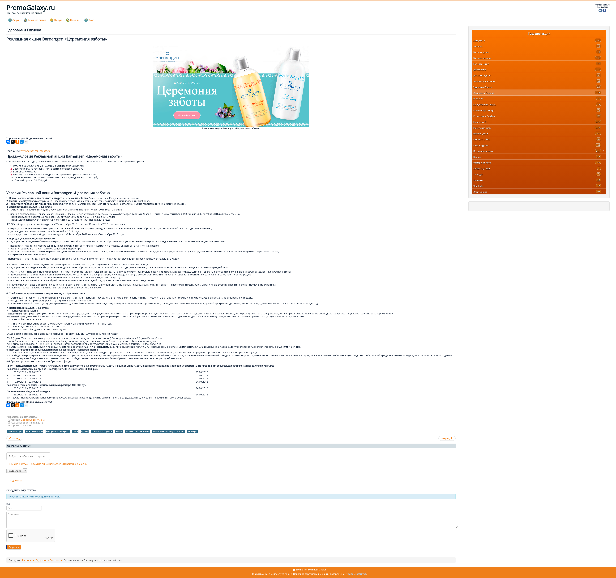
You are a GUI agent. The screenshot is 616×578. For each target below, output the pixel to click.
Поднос (119, 431)
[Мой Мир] (22, 142)
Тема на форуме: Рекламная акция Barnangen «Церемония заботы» (48, 463)
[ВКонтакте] (8, 142)
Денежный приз (15, 431)
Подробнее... (16, 480)
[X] (13, 142)
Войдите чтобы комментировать (28, 456)
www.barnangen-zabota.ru (35, 150)
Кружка (84, 431)
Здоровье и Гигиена (33, 419)
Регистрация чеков (34, 431)
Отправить (14, 547)
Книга (75, 431)
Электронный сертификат (57, 431)
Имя (8, 503)
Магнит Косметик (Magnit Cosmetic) (168, 431)
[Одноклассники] (17, 142)
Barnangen (192, 431)
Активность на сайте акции (138, 431)
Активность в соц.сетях (101, 431)
